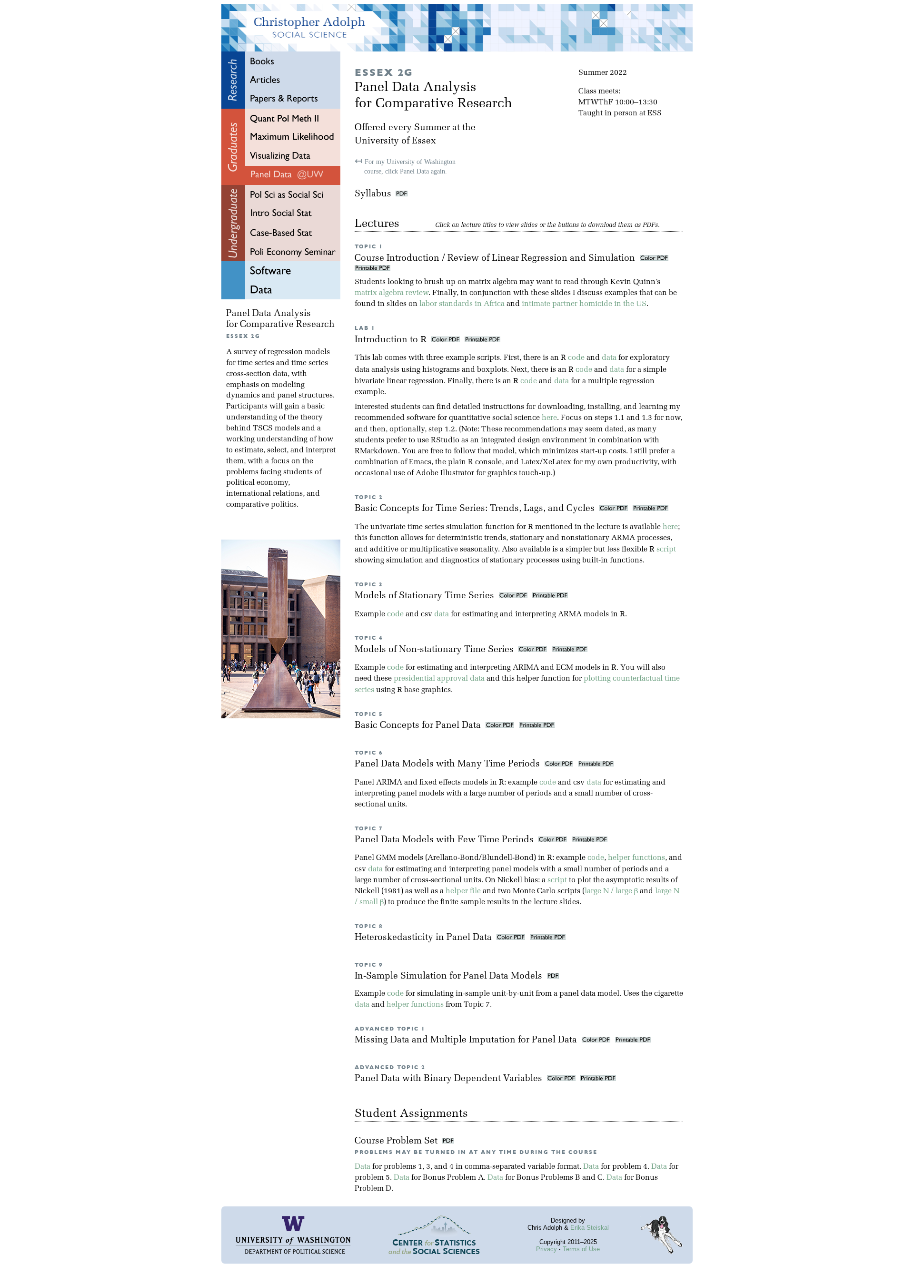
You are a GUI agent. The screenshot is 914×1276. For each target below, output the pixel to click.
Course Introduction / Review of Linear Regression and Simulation (496, 258)
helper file (463, 891)
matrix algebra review (391, 293)
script (666, 549)
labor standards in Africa (462, 304)
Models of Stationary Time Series (426, 596)
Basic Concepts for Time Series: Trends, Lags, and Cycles (476, 508)
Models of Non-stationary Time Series (435, 649)
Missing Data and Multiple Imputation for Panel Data (467, 1040)
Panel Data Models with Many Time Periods (448, 764)
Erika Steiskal (589, 1227)
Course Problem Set (397, 1141)
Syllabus (373, 194)
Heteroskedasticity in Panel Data (424, 937)
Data (362, 1167)
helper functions (636, 858)
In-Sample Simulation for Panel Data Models (450, 976)
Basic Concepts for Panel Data (419, 725)
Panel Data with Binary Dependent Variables (450, 1078)
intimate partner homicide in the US (584, 304)
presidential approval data (439, 679)
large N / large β (611, 891)
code (576, 358)
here (549, 418)
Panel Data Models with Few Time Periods (445, 840)
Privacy (546, 1249)
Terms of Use (581, 1249)
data (609, 358)
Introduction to (391, 340)
